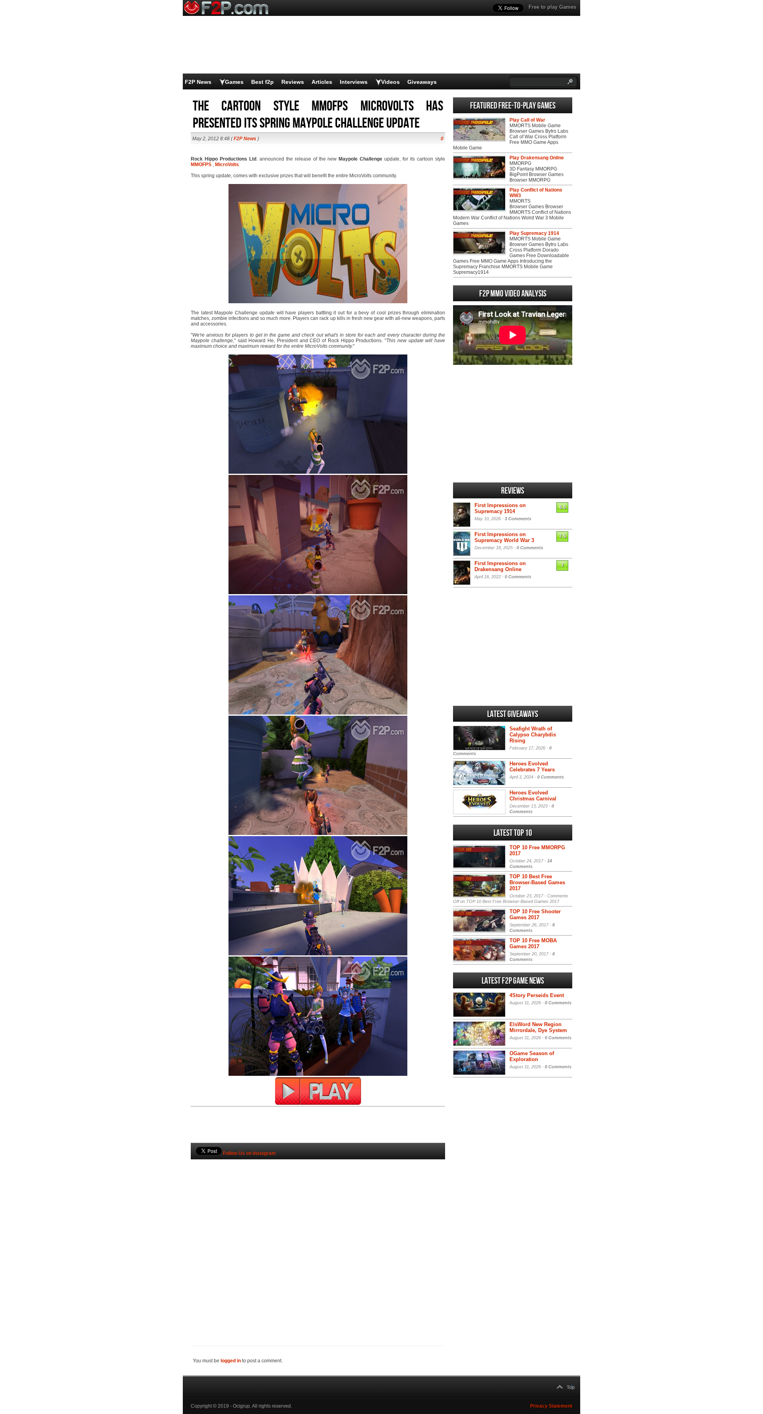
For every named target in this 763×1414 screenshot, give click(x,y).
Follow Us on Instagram (249, 1153)
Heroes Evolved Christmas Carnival (532, 796)
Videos (390, 82)
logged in (231, 1361)
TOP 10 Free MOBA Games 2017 (533, 943)
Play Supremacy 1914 (534, 233)
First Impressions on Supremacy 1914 (500, 508)
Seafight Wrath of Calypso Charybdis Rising (532, 735)
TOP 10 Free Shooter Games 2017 (535, 914)
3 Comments (518, 518)
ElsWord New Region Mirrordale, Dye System (538, 1027)
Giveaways (422, 82)
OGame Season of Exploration (531, 1056)
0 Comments (530, 547)
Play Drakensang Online (536, 158)
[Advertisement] (318, 1239)
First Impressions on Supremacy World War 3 (504, 537)
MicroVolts (227, 164)
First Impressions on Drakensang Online (500, 566)
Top (571, 1387)
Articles (322, 82)
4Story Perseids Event (536, 995)
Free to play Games (552, 7)
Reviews (292, 82)
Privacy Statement (551, 1406)
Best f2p (262, 82)
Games (234, 82)
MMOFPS (201, 164)
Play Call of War (527, 120)
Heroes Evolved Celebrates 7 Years (532, 767)
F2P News (198, 82)
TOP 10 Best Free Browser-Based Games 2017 (537, 882)
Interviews (354, 82)
